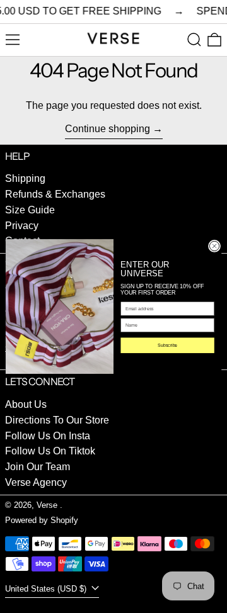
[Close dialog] (214, 246)
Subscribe (168, 345)
